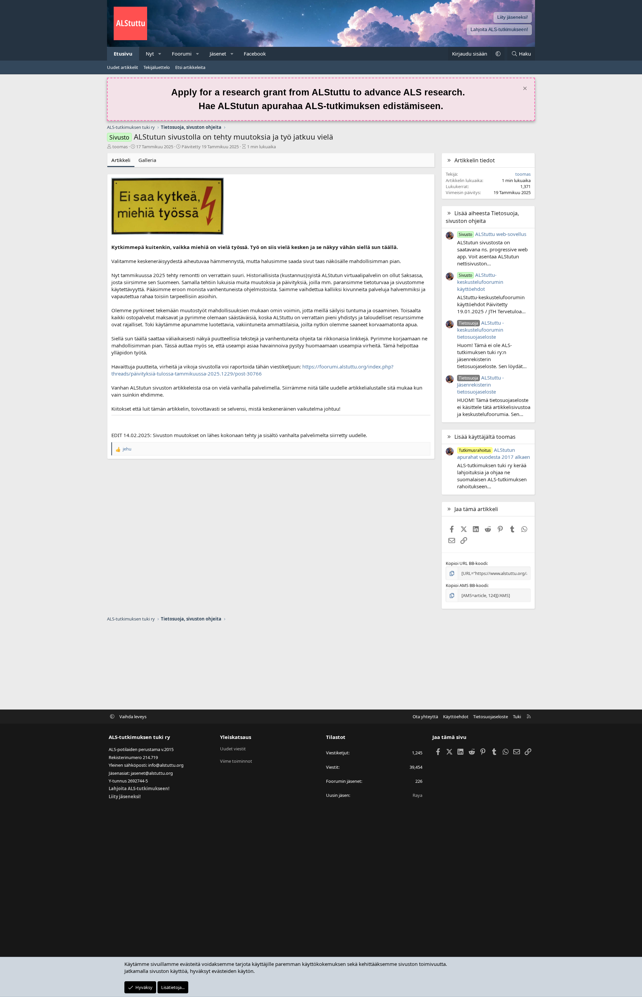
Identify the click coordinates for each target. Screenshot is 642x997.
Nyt (150, 53)
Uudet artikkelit (122, 67)
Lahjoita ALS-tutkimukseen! (499, 29)
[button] (160, 54)
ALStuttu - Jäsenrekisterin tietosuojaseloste (480, 384)
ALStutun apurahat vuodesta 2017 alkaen (493, 453)
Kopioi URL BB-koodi (466, 563)
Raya (417, 795)
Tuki (517, 717)
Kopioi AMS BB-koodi (467, 585)
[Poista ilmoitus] (524, 89)
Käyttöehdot (455, 717)
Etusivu (123, 53)
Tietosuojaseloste (490, 717)
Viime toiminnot (236, 761)
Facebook (255, 53)
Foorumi (182, 53)
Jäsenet (218, 53)
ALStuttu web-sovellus (492, 234)
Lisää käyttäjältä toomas (485, 436)
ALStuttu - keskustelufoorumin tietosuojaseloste (480, 329)
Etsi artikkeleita (190, 67)
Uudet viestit (233, 749)
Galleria (147, 160)
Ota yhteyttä (425, 717)
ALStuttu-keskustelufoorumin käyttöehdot (480, 281)
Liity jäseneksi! (512, 17)
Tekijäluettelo (156, 67)
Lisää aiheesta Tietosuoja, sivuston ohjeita (482, 217)
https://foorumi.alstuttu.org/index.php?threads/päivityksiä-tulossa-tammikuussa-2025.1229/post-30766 (252, 370)
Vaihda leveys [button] (132, 717)
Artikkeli (120, 160)
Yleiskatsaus (235, 737)
